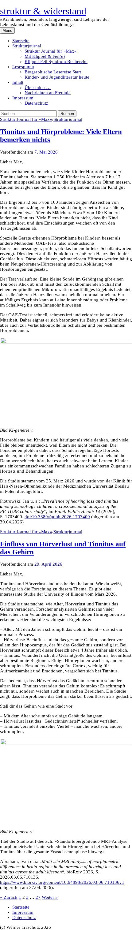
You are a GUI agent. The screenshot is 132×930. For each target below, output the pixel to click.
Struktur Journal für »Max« (51, 51)
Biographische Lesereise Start (53, 71)
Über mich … (38, 87)
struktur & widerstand (43, 11)
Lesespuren (23, 66)
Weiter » (50, 897)
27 (38, 897)
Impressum (22, 97)
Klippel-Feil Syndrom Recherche (56, 61)
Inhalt (17, 82)
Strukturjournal (26, 45)
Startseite (20, 40)
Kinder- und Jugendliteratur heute (57, 77)
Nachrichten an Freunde (48, 92)
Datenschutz (36, 103)
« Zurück (8, 897)
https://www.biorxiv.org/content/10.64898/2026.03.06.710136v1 (62, 882)
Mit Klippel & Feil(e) (45, 56)
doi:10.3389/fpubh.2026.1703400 (57, 516)
